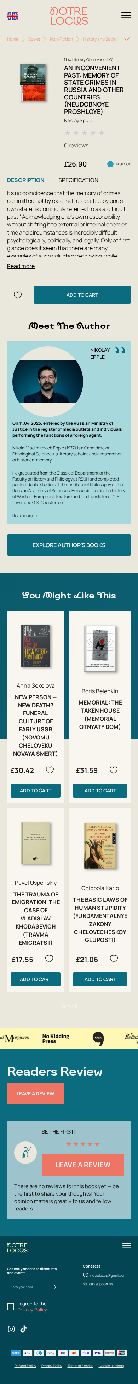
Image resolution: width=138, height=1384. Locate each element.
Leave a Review (35, 1093)
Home (12, 39)
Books (34, 39)
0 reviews (76, 145)
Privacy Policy (32, 1309)
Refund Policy (25, 1365)
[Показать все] (126, 39)
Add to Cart (82, 294)
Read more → (25, 516)
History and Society (101, 39)
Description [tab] (25, 180)
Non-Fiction (61, 39)
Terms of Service (80, 1365)
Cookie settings (111, 1365)
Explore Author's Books (69, 545)
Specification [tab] (78, 180)
